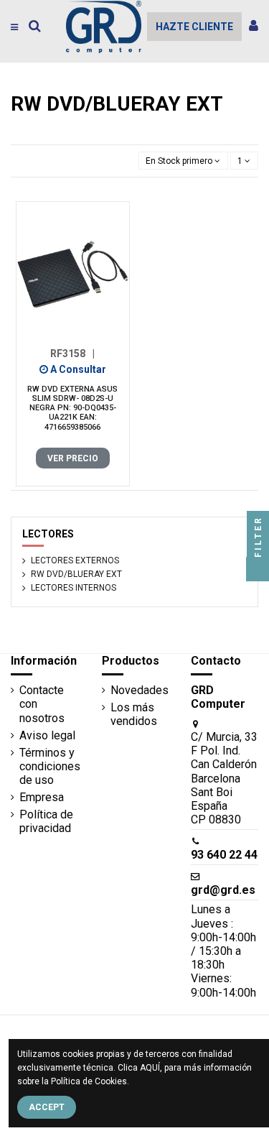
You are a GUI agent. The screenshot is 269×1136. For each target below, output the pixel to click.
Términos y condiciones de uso (49, 766)
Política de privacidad (46, 821)
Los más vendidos (133, 714)
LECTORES (48, 534)
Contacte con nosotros (42, 703)
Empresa (41, 797)
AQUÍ (150, 1068)
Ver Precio (72, 458)
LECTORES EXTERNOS (75, 560)
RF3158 (72, 353)
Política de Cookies (89, 1081)
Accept (47, 1107)
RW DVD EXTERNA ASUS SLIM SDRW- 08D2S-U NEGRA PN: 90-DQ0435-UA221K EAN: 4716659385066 (72, 408)
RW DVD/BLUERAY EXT (76, 574)
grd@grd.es (223, 890)
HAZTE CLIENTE (194, 26)
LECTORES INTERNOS (73, 588)
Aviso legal (47, 735)
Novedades (139, 690)
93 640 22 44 (224, 855)
